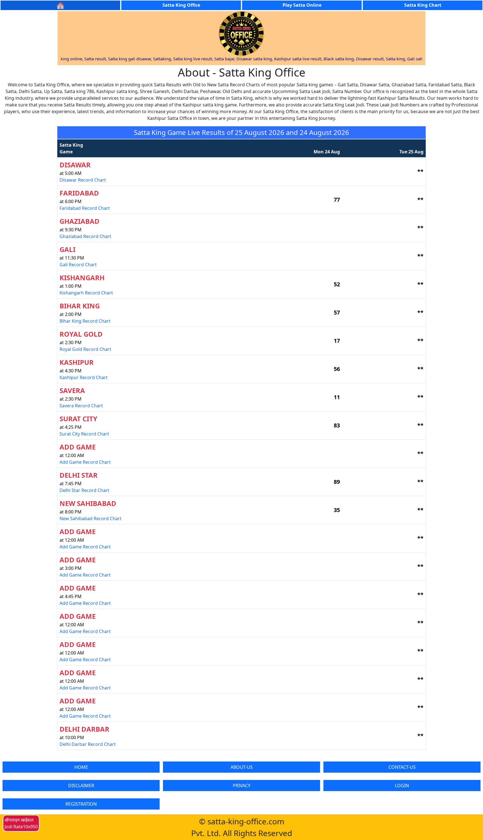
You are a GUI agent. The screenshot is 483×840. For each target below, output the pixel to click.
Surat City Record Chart (84, 434)
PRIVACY (241, 785)
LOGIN (402, 785)
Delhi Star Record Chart (84, 490)
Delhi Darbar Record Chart (88, 744)
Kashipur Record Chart (84, 377)
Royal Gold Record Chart (85, 349)
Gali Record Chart (78, 264)
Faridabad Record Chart (85, 208)
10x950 (30, 827)
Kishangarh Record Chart (86, 293)
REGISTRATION (81, 804)
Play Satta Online (302, 5)
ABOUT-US (242, 767)
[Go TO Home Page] (60, 5)
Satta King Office (181, 5)
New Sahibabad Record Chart (91, 518)
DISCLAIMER (81, 785)
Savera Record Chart (81, 406)
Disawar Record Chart (83, 180)
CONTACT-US (402, 767)
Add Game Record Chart (85, 462)
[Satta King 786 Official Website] (241, 33)
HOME (81, 767)
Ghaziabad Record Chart (85, 236)
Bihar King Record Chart (85, 321)
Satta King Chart (422, 5)
